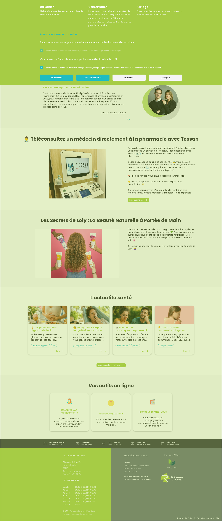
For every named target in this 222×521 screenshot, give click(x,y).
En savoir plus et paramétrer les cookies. (58, 34)
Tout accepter (56, 77)
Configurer (165, 77)
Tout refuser (129, 77)
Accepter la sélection (92, 77)
